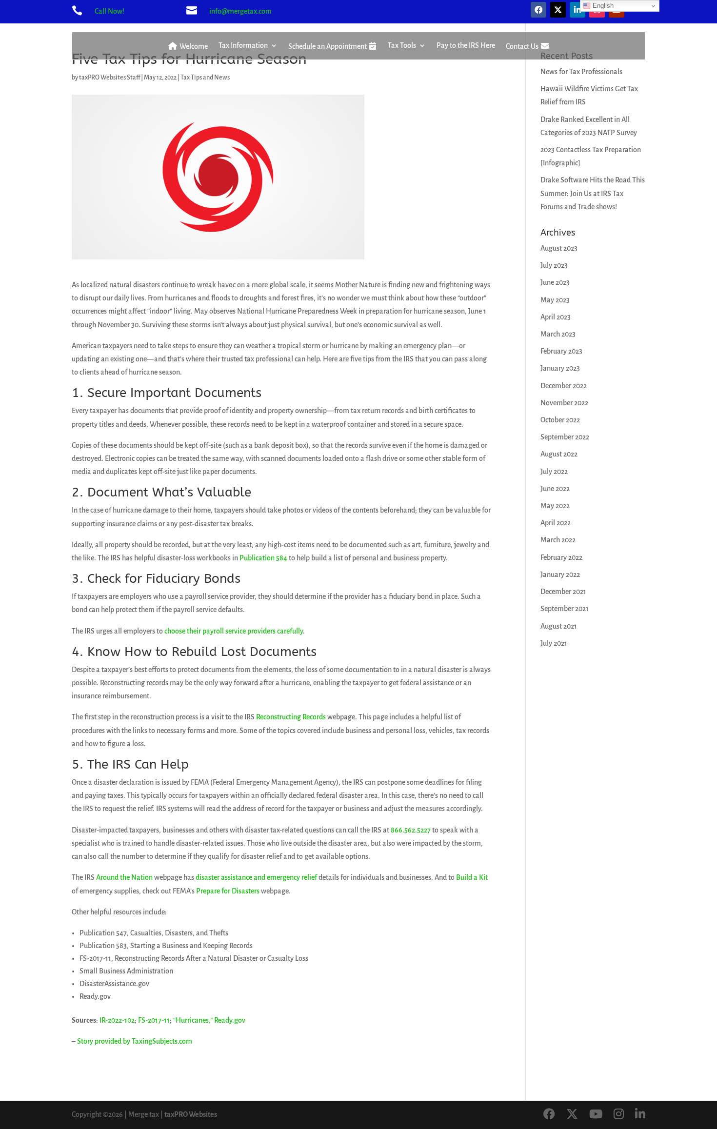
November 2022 (564, 403)
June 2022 (555, 489)
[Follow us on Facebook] (549, 1115)
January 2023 (560, 368)
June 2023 (555, 282)
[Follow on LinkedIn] (577, 10)
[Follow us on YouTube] (595, 1115)
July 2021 (553, 643)
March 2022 (558, 540)
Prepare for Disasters (227, 891)
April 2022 (555, 523)
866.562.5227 (411, 830)
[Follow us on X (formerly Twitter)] (572, 1115)
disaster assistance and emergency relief (257, 877)
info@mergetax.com (240, 11)
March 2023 (558, 334)
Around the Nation (124, 877)
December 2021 (563, 591)
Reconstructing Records (291, 717)
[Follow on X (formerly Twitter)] (558, 10)
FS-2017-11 (154, 1020)
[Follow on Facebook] (538, 10)
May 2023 (555, 300)
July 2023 (554, 265)
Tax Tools (402, 45)
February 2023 (561, 351)
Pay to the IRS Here (466, 45)
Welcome (193, 46)
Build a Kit (472, 877)
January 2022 (560, 574)
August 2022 (559, 454)
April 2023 (555, 317)
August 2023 (559, 248)
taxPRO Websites (190, 1114)
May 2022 (555, 506)
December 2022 (563, 386)
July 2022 (554, 471)
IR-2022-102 (117, 1020)
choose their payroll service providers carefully (233, 631)
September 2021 (564, 609)
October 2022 (560, 420)
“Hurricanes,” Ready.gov (209, 1020)
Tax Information (243, 45)
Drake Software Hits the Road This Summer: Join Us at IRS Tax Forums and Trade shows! (592, 193)
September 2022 (564, 437)
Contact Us (523, 46)
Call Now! (109, 11)
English (602, 5)
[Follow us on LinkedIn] (640, 1115)
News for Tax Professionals (581, 72)
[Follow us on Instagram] (619, 1115)
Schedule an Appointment (328, 46)
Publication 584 (263, 558)
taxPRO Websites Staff (109, 77)
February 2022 (561, 557)
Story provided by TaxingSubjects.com (134, 1041)
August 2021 (558, 626)
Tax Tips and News (205, 77)
